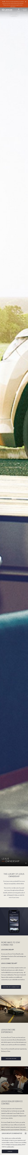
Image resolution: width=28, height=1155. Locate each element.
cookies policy (10, 1146)
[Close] (25, 1133)
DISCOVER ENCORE (11, 1058)
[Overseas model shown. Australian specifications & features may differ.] (24, 863)
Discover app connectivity (11, 986)
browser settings (17, 1144)
